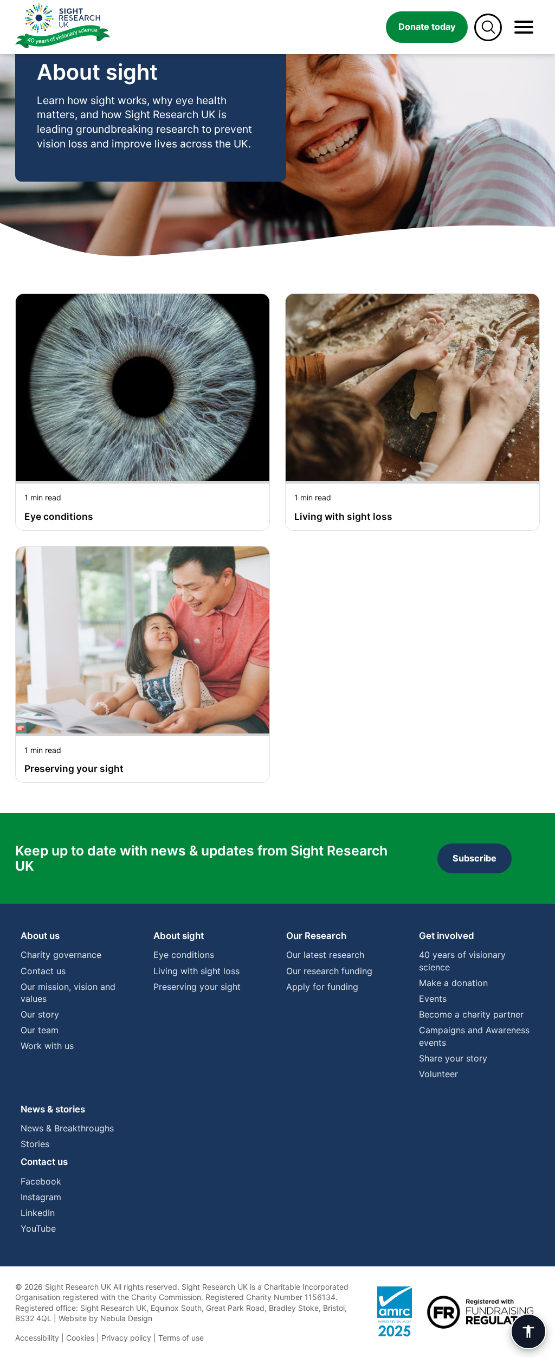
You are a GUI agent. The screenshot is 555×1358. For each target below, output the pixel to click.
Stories (35, 1143)
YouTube (38, 1228)
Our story (40, 1014)
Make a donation (453, 982)
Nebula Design (126, 1318)
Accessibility (37, 1337)
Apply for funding (322, 986)
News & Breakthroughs (67, 1128)
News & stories (53, 1109)
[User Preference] (528, 1331)
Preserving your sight (197, 986)
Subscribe (474, 858)
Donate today (426, 26)
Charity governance (61, 954)
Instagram (41, 1197)
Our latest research (325, 954)
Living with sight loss (196, 971)
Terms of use (181, 1337)
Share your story (453, 1058)
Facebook (41, 1181)
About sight (178, 935)
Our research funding (329, 971)
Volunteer (438, 1074)
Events (433, 998)
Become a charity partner (471, 1014)
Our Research (316, 935)
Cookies (80, 1337)
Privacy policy (126, 1337)
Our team (40, 1030)
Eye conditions (183, 954)
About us (40, 935)
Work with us (47, 1045)
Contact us (43, 971)
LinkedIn (38, 1212)
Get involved (446, 935)
